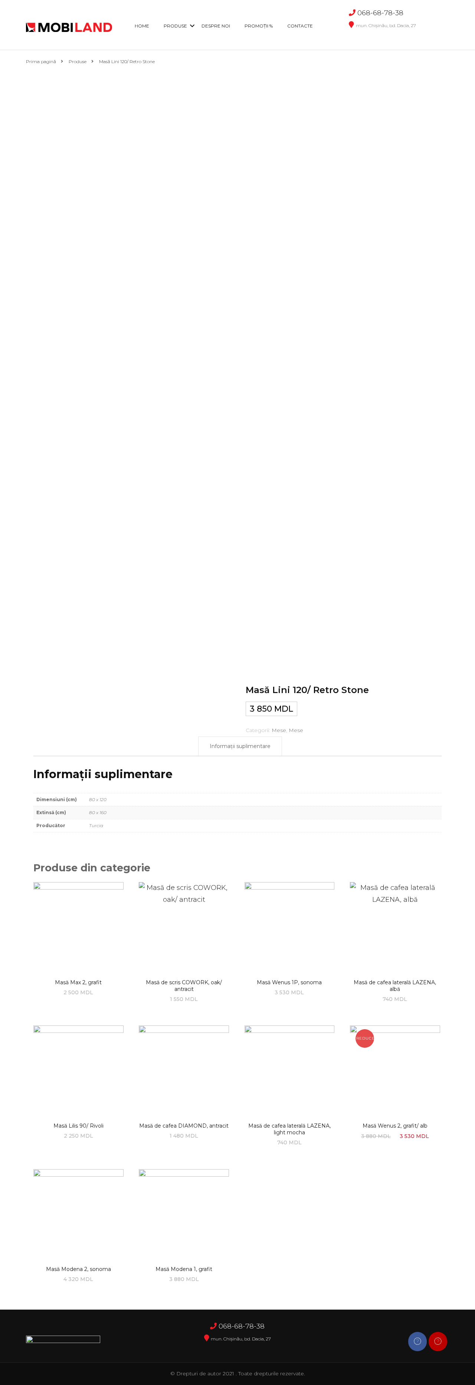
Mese (279, 730)
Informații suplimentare (240, 746)
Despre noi (216, 26)
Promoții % (259, 26)
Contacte (300, 26)
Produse (175, 26)
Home (142, 26)
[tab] (240, 747)
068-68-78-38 (380, 13)
